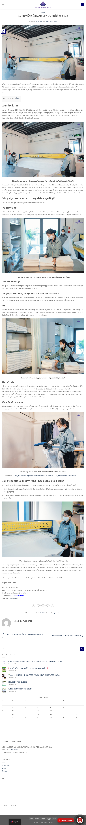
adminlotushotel (51, 21)
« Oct (3, 726)
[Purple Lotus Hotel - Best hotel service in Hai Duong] (43, 4)
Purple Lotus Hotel (17, 595)
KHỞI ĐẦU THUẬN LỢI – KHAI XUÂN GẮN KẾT (28, 668)
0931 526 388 (13, 750)
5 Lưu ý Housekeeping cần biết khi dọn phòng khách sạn (33, 476)
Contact (4, 771)
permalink (57, 613)
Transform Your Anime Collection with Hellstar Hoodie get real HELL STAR (35, 661)
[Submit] (82, 649)
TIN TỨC (42, 613)
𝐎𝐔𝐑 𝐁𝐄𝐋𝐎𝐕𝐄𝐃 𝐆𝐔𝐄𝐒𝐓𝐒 (17, 682)
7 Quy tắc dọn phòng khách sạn (65, 476)
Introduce (5, 765)
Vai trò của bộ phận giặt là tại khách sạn (66, 636)
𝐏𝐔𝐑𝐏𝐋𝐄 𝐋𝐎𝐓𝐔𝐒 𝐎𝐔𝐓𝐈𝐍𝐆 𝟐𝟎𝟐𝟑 (20, 689)
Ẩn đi (17, 98)
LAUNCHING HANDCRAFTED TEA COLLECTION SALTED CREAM (35, 675)
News (4, 768)
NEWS (43, 12)
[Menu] (3, 4)
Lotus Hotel (13, 598)
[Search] (82, 4)
